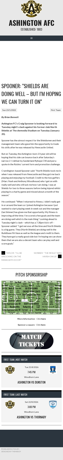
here (43, 319)
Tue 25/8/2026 (31, 367)
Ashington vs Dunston (31, 382)
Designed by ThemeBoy (11, 451)
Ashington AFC (31, 22)
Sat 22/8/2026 (31, 402)
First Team (56, 110)
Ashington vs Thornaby (31, 417)
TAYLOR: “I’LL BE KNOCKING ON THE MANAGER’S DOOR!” (11, 256)
